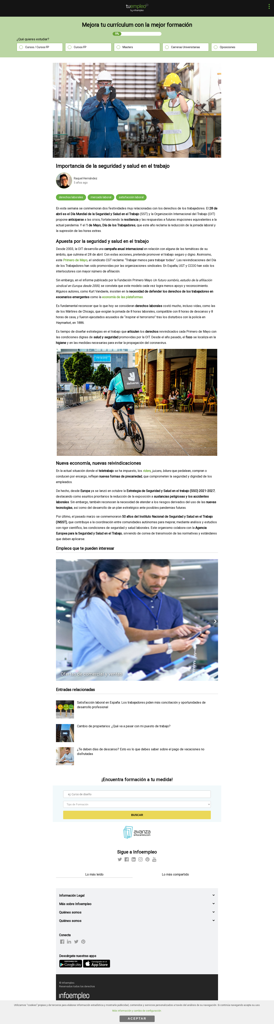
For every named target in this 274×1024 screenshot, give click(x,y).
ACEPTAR (137, 1018)
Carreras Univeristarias (185, 47)
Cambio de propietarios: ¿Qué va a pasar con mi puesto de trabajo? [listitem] (123, 726)
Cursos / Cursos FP (37, 47)
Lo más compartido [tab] (175, 874)
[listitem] (65, 717)
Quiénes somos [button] (70, 912)
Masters (128, 47)
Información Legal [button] (71, 895)
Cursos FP (80, 47)
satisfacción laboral (131, 197)
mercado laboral (101, 197)
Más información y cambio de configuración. (137, 1010)
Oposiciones (227, 47)
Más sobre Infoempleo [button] (75, 904)
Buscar (137, 815)
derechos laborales (71, 197)
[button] (268, 7)
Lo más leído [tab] (94, 874)
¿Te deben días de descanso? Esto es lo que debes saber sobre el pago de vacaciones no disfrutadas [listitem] (140, 751)
